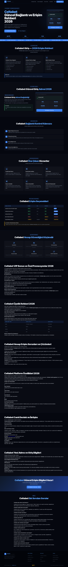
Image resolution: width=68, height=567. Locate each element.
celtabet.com (14, 565)
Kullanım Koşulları (56, 557)
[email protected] (11, 436)
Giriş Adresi (30, 561)
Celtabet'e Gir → (60, 1)
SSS (55, 1)
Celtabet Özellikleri (43, 555)
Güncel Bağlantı (40, 1)
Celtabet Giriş (33, 1)
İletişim (54, 561)
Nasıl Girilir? (30, 559)
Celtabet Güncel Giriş (11, 30)
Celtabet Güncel (30, 557)
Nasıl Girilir (46, 1)
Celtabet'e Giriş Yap (55, 27)
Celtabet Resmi (42, 561)
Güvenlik (41, 557)
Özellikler (51, 1)
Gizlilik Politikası (55, 555)
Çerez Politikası (55, 559)
